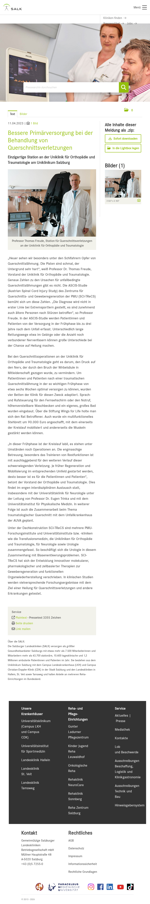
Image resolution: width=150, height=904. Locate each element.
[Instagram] (91, 887)
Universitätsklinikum (36, 721)
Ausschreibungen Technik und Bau (127, 791)
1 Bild (34, 123)
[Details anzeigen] (137, 200)
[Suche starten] (124, 87)
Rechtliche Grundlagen (82, 872)
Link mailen (23, 629)
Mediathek (122, 729)
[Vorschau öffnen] (52, 203)
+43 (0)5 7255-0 (32, 864)
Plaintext (21, 617)
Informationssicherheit (82, 864)
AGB (71, 840)
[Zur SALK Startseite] (12, 7)
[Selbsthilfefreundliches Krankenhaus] (39, 887)
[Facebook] (100, 887)
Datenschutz (76, 848)
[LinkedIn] (110, 887)
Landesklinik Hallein (35, 760)
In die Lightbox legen (125, 148)
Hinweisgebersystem (130, 805)
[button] (129, 110)
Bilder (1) (115, 165)
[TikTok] (130, 887)
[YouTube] (120, 887)
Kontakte (121, 738)
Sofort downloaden (125, 138)
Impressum (75, 856)
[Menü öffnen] (138, 110)
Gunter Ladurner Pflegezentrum (78, 731)
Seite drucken (24, 623)
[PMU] (65, 886)
